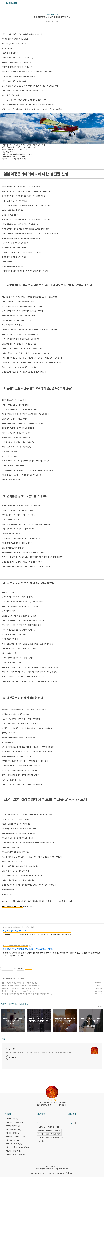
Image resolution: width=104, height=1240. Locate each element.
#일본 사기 (41, 1138)
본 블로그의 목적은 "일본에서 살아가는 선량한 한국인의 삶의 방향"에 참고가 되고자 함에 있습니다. (39, 1052)
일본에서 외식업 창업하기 (15, 1154)
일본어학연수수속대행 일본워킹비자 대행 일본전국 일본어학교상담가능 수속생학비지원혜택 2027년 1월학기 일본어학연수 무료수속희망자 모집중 (51, 954)
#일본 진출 (41, 1130)
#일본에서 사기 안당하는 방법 (54, 1138)
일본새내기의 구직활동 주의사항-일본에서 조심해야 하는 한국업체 (20, 988)
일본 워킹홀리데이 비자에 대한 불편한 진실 (52, 17)
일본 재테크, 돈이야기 (14, 1122)
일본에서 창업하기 (13, 1126)
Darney (50, 1169)
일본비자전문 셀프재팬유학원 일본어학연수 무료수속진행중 (28, 949)
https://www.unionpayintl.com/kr (16, 927)
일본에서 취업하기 (52, 14)
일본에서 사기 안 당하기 (15, 1136)
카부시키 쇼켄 (64, 1169)
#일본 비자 (41, 1134)
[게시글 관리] (11, 968)
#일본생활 (58, 1130)
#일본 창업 (50, 1127)
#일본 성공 (41, 1141)
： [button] (95, 3)
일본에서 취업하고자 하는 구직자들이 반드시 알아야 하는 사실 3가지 (21, 983)
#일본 (57, 1127)
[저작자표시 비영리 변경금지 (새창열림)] (28, 969)
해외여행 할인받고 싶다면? (14, 930)
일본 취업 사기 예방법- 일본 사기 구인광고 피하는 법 (16, 991)
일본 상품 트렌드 (12, 1140)
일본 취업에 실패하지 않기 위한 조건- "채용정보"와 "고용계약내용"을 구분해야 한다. (25, 994)
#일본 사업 (49, 1130)
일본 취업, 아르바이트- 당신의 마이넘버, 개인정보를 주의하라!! (19, 986)
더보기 (100, 1007)
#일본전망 (49, 1134)
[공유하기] (8, 968)
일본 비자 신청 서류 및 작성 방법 (17, 1147)
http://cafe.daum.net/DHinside (15, 945)
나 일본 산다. (12, 3)
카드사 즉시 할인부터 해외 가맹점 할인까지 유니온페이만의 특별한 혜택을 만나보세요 (37, 934)
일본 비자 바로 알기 (14, 1144)
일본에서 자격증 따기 (14, 1151)
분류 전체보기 (11, 1118)
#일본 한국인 (41, 1127)
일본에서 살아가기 (13, 1129)
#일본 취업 (57, 1134)
